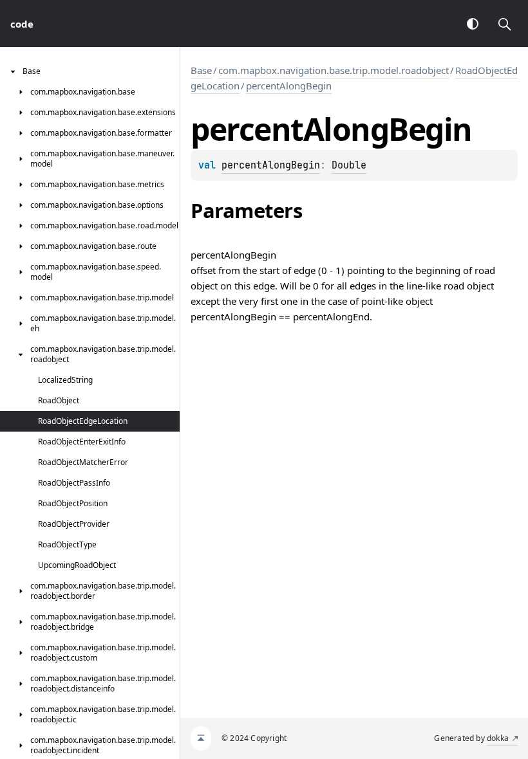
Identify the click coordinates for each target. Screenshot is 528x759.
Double (349, 165)
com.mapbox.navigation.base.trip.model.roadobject (333, 70)
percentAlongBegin (289, 85)
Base (201, 70)
